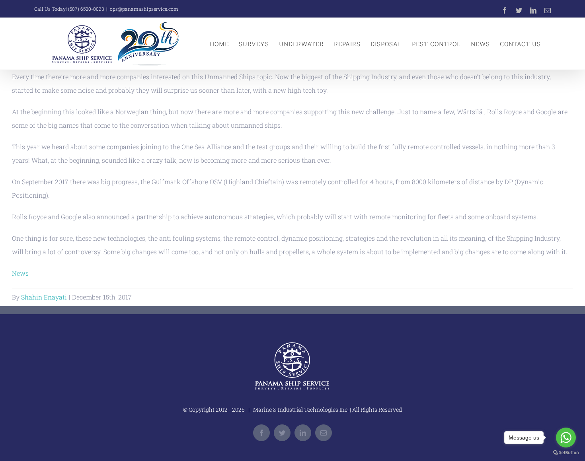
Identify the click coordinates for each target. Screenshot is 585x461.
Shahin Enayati (44, 297)
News (20, 273)
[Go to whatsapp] (566, 437)
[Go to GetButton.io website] (566, 452)
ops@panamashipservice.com (144, 9)
